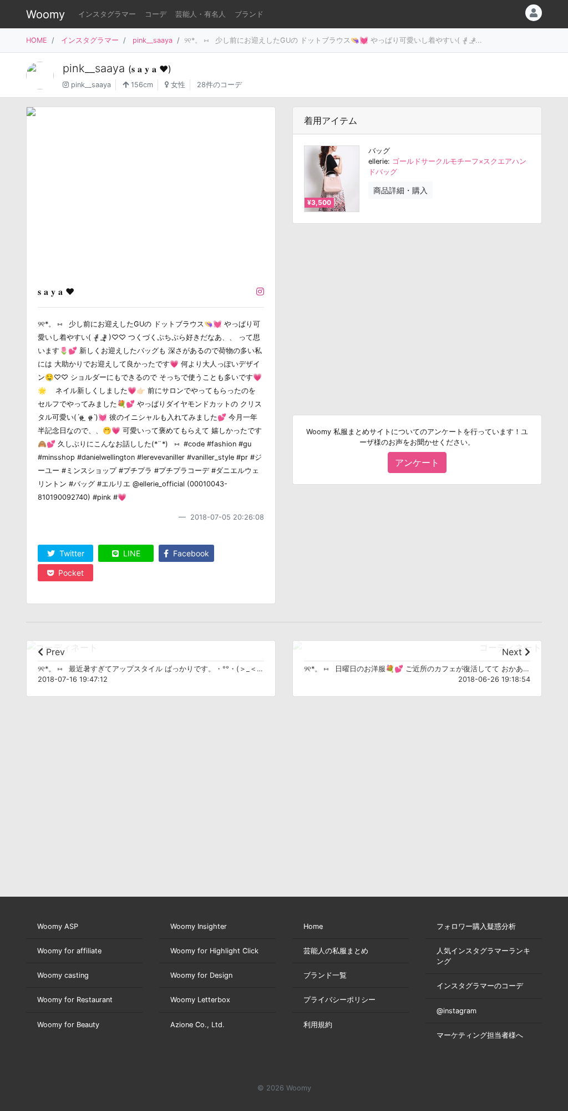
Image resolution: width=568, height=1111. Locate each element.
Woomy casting (63, 975)
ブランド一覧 (325, 975)
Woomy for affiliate (69, 951)
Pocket (70, 572)
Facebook (190, 553)
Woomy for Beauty (68, 1024)
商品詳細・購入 (400, 190)
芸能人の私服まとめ (335, 951)
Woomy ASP (57, 926)
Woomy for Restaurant (75, 1000)
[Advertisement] (417, 310)
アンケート (417, 462)
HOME (36, 40)
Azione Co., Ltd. (197, 1024)
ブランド (249, 14)
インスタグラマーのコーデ (480, 986)
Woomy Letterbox (200, 1000)
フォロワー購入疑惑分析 (476, 926)
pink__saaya (153, 40)
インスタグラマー (107, 14)
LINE (130, 553)
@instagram (456, 1011)
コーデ (155, 14)
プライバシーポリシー (339, 1000)
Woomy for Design (201, 975)
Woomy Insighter (198, 926)
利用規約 (317, 1024)
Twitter (70, 553)
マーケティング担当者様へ (480, 1035)
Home (313, 926)
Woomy (45, 14)
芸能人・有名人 (200, 14)
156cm (141, 85)
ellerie (378, 161)
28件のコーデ (219, 85)
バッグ (379, 151)
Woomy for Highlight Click (214, 951)
